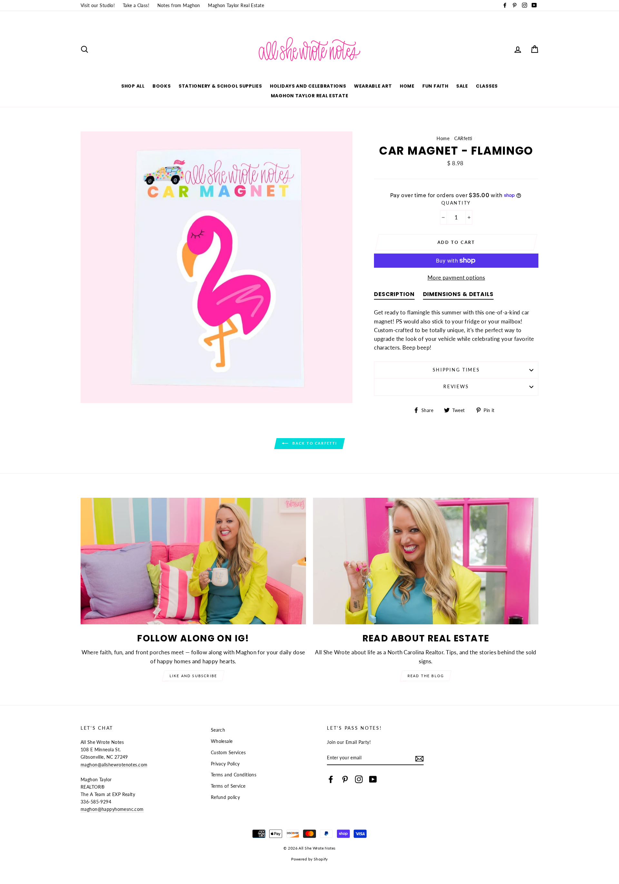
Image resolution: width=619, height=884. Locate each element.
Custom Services (228, 752)
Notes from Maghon (178, 5)
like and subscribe (193, 676)
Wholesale (222, 741)
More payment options (456, 277)
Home (407, 86)
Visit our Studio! (98, 5)
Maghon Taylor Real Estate (236, 5)
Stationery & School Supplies (220, 86)
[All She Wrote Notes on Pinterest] (345, 779)
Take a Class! (136, 5)
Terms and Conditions (234, 774)
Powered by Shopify (309, 859)
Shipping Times (456, 369)
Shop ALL (133, 86)
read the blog (426, 676)
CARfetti (463, 138)
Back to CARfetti (314, 443)
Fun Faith (435, 86)
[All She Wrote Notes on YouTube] (373, 779)
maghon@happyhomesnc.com (112, 809)
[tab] (394, 296)
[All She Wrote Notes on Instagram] (359, 779)
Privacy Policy (225, 763)
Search (218, 730)
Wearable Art (373, 86)
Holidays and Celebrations (308, 86)
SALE (462, 86)
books (161, 86)
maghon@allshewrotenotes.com (114, 764)
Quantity (456, 203)
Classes (487, 86)
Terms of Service (228, 786)
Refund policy (225, 797)
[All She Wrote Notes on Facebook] (331, 779)
